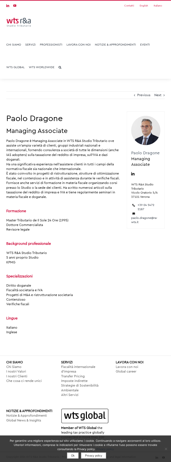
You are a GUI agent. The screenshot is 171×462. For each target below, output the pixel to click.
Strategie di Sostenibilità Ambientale (79, 388)
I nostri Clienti (16, 376)
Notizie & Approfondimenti (26, 415)
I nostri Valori (16, 371)
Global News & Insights (23, 420)
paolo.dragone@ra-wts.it (144, 220)
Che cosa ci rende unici (24, 381)
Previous (143, 95)
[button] (60, 67)
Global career (126, 371)
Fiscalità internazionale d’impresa (78, 369)
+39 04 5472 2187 (146, 207)
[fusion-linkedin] (133, 173)
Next (157, 95)
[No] (166, 449)
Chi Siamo (13, 367)
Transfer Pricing (73, 376)
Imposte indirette (74, 381)
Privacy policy (105, 449)
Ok (73, 455)
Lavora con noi (127, 367)
